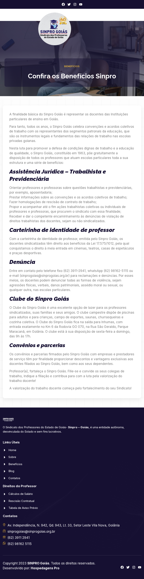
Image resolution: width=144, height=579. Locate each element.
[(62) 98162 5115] (4, 543)
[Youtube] (80, 4)
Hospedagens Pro (45, 568)
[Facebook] (63, 4)
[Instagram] (74, 4)
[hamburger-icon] (137, 28)
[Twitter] (69, 4)
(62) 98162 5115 (20, 544)
